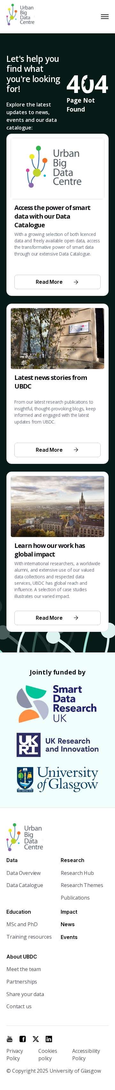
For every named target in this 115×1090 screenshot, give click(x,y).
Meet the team (23, 969)
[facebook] (22, 1039)
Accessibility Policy (86, 1054)
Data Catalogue (24, 885)
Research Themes (82, 885)
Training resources (28, 936)
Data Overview (23, 872)
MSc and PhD (21, 924)
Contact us (19, 1006)
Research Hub (77, 872)
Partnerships (21, 981)
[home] (23, 16)
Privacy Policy (14, 1054)
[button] (103, 16)
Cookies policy (47, 1054)
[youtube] (9, 1039)
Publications (75, 897)
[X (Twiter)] (36, 1039)
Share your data (25, 994)
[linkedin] (49, 1039)
